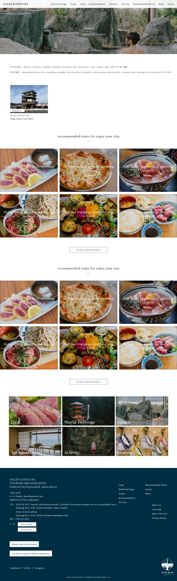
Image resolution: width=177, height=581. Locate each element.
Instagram (39, 567)
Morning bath (114, 72)
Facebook (15, 567)
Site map (156, 509)
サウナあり (167, 72)
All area (27, 67)
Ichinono (37, 67)
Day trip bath (73, 72)
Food (82, 4)
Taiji (93, 67)
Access (170, 4)
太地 (113, 67)
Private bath (155, 72)
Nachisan (67, 67)
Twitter (27, 567)
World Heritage (59, 4)
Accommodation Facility (33, 72)
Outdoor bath (128, 72)
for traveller (27, 524)
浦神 (125, 67)
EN (173, 11)
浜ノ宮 (119, 67)
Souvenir (113, 4)
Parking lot (142, 72)
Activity (125, 4)
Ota (75, 67)
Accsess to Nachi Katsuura (89, 250)
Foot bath (86, 72)
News (161, 4)
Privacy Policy (159, 518)
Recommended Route (144, 4)
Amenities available (56, 72)
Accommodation (97, 4)
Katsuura (56, 67)
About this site (159, 513)
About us (156, 505)
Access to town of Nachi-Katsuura (31, 553)
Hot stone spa (99, 72)
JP (168, 11)
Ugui (107, 67)
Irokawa (46, 67)
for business (27, 529)
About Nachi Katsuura (24, 544)
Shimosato (84, 67)
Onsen (73, 4)
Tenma (100, 67)
